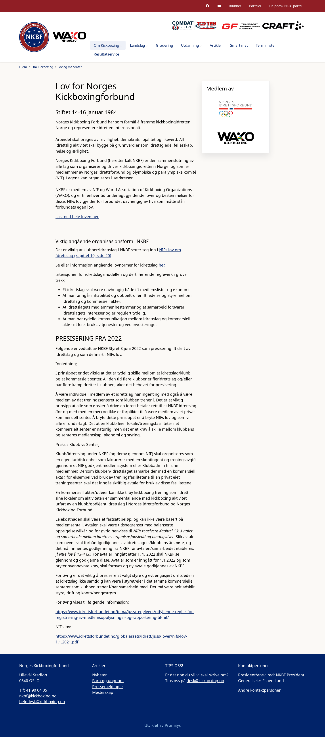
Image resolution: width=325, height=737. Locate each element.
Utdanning (190, 45)
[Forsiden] (34, 37)
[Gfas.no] (239, 25)
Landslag (137, 45)
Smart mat (239, 45)
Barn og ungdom (108, 680)
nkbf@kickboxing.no (38, 696)
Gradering (164, 45)
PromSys (173, 725)
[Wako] (69, 37)
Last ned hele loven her (77, 216)
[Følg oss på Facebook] (207, 6)
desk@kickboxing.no (205, 680)
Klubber (235, 6)
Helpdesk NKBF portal (285, 6)
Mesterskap (102, 692)
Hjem (23, 67)
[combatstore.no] (194, 25)
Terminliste (265, 45)
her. (162, 265)
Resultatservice (106, 54)
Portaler (255, 6)
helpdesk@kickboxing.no (42, 701)
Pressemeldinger (107, 686)
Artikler (216, 45)
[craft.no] (283, 25)
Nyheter (99, 675)
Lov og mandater (70, 67)
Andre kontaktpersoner (259, 690)
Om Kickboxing (106, 45)
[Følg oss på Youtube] (219, 6)
